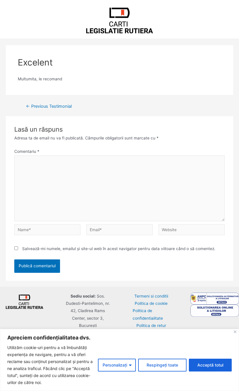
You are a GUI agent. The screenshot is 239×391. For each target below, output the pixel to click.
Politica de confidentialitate (148, 314)
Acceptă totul (210, 364)
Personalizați (115, 364)
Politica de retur (151, 325)
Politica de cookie (151, 303)
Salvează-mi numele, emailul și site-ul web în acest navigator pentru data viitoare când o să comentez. (118, 248)
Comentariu (26, 151)
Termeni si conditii (151, 296)
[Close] (235, 331)
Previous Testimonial (49, 106)
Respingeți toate (162, 364)
